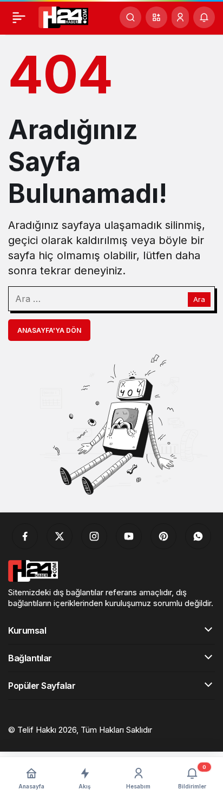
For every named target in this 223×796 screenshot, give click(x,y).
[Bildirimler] (204, 17)
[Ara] (130, 17)
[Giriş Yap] (180, 17)
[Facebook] (25, 536)
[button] (156, 17)
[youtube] (129, 536)
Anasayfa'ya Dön (49, 330)
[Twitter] (60, 536)
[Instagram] (94, 536)
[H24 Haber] (63, 16)
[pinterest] (163, 536)
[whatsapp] (198, 536)
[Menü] (19, 17)
